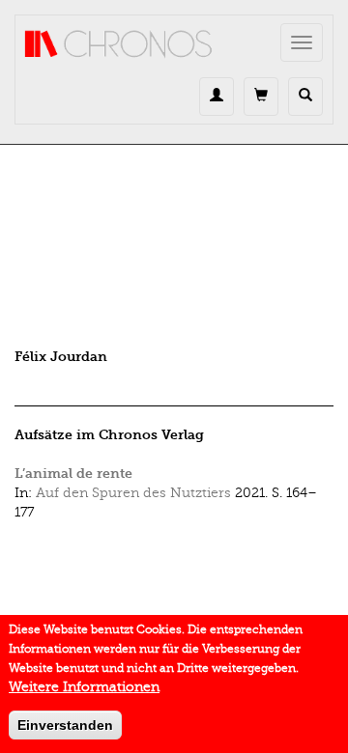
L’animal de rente (73, 473)
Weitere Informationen (84, 687)
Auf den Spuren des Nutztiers (133, 493)
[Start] (118, 44)
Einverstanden (65, 725)
